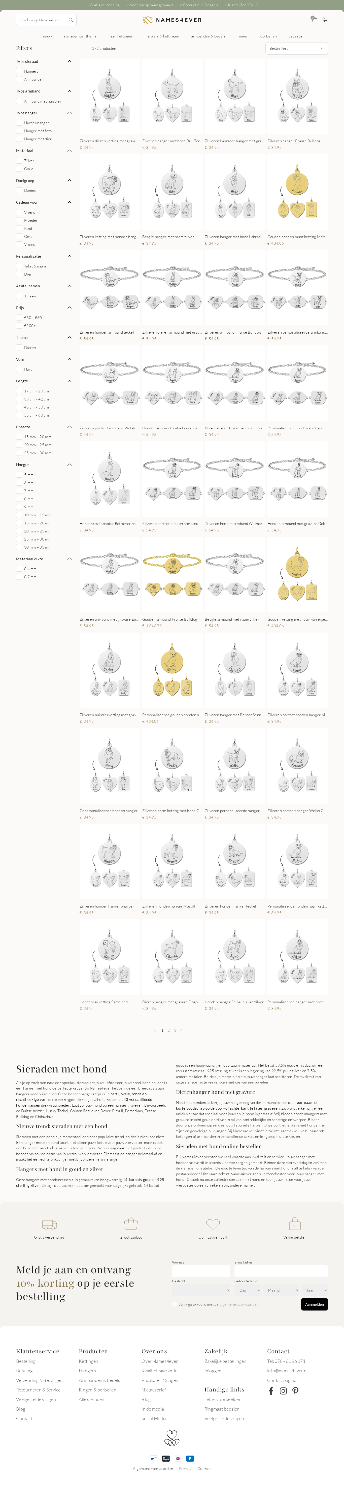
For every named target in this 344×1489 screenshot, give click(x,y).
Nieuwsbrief (154, 1389)
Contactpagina (281, 1380)
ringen (243, 36)
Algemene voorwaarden (153, 1468)
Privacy (185, 1468)
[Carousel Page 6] (309, 128)
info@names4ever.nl (287, 1370)
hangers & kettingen (162, 36)
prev (88, 96)
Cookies (204, 1468)
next (132, 96)
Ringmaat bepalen (222, 1409)
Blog (20, 1409)
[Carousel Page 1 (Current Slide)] (98, 128)
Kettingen (88, 1361)
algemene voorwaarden (239, 1304)
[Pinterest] (295, 1391)
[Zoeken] (70, 20)
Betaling (24, 1370)
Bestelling (26, 1361)
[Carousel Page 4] (113, 128)
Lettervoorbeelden (223, 1399)
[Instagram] (283, 1391)
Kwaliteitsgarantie (159, 1370)
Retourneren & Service (38, 1389)
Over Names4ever (160, 1361)
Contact (24, 1418)
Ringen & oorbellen (97, 1389)
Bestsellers (278, 48)
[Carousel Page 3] (108, 128)
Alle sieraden (91, 1399)
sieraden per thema (80, 36)
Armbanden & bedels (99, 1380)
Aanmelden (314, 1304)
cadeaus (295, 36)
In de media (153, 1409)
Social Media (154, 1418)
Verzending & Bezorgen (39, 1380)
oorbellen (268, 36)
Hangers (87, 1370)
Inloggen (213, 1370)
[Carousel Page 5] (118, 128)
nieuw (47, 36)
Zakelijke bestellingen (225, 1361)
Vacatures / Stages (160, 1380)
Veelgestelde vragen (36, 1399)
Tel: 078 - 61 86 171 (286, 1361)
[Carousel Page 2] (103, 128)
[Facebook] (271, 1391)
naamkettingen (121, 36)
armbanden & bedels (208, 36)
